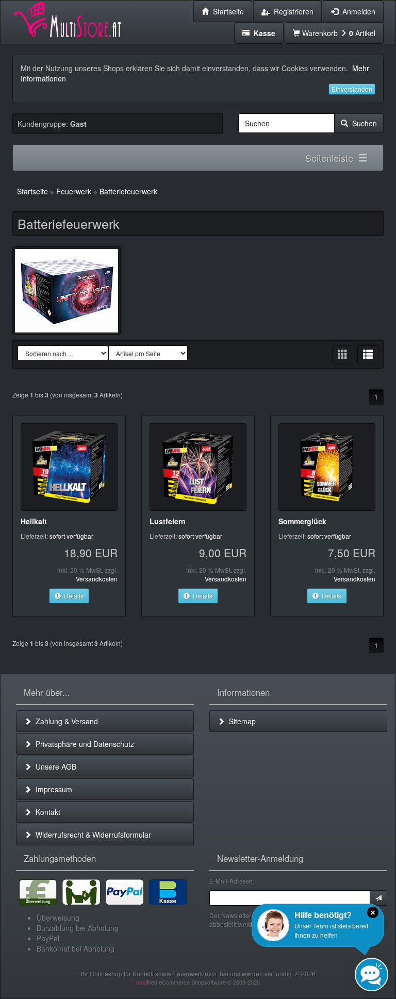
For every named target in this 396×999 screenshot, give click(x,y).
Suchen (362, 123)
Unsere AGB (53, 766)
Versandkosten (97, 578)
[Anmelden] (378, 898)
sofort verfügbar (71, 535)
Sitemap (240, 721)
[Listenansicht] (367, 354)
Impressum (51, 789)
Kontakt (45, 812)
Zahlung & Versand (64, 721)
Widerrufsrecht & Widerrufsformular (91, 834)
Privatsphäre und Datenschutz (82, 744)
